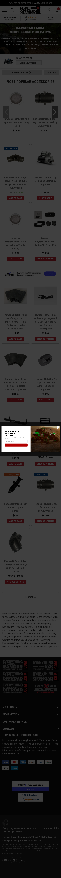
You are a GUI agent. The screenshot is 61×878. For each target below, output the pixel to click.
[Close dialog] (58, 427)
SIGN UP (16, 445)
